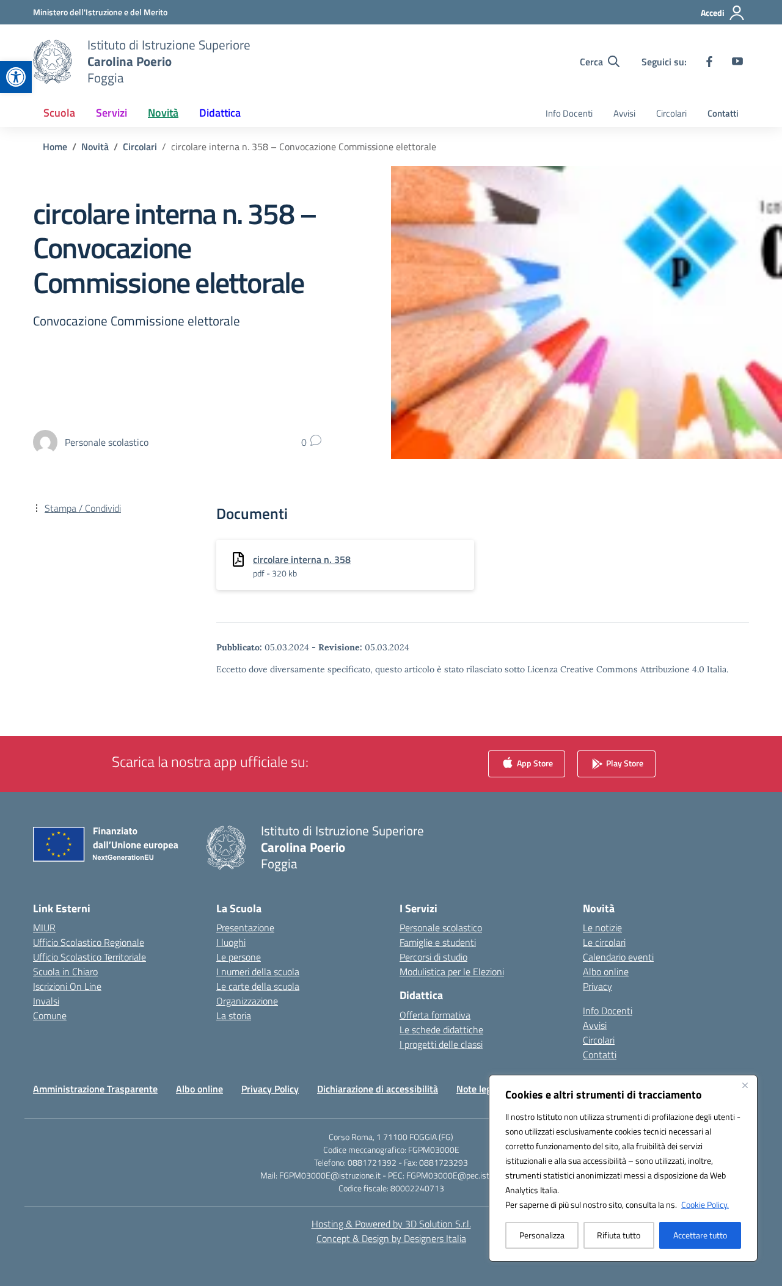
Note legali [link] (478, 1088)
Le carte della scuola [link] (257, 986)
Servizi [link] (111, 112)
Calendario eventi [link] (618, 957)
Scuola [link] (59, 112)
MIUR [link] (44, 927)
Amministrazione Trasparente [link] (95, 1088)
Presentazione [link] (245, 927)
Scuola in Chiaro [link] (65, 971)
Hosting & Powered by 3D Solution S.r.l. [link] (391, 1223)
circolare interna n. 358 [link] (302, 559)
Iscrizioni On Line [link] (67, 986)
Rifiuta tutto (618, 1235)
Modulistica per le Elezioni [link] (452, 971)
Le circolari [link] (604, 942)
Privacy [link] (597, 986)
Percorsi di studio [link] (433, 957)
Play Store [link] (623, 763)
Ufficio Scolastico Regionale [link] (88, 942)
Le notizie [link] (602, 927)
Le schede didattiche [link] (441, 1029)
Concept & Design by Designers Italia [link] (391, 1238)
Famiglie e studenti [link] (438, 942)
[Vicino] (744, 1085)
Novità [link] (163, 112)
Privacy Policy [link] (270, 1088)
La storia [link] (233, 1015)
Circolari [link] (671, 113)
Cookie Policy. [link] (705, 1204)
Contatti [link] (723, 113)
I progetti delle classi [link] (441, 1044)
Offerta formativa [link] (435, 1015)
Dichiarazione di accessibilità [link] (377, 1088)
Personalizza (542, 1235)
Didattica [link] (220, 112)
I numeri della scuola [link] (257, 971)
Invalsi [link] (46, 1001)
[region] (623, 1168)
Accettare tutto (700, 1235)
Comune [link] (50, 1015)
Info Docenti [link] (569, 113)
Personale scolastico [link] (441, 927)
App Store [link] (534, 763)
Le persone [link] (238, 957)
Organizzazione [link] (247, 1001)
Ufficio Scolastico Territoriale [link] (89, 957)
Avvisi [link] (624, 113)
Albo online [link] (606, 971)
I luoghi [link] (231, 942)
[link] (16, 77)
